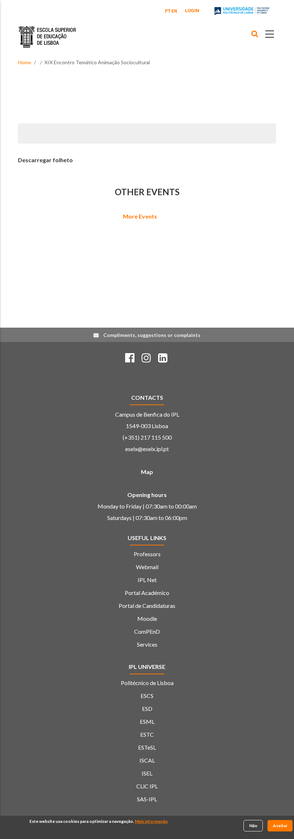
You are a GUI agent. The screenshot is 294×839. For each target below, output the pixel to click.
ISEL (147, 773)
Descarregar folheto (45, 159)
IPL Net (147, 579)
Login (192, 10)
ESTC (147, 734)
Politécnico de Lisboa (147, 682)
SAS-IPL (147, 799)
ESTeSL (147, 747)
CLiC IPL (147, 786)
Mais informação (151, 821)
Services (147, 644)
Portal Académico (147, 592)
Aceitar (280, 825)
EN (174, 11)
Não (253, 825)
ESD (147, 708)
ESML (147, 721)
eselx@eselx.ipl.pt (147, 448)
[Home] (47, 31)
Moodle (147, 618)
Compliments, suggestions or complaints (151, 335)
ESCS (147, 695)
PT (168, 11)
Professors (147, 553)
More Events (140, 216)
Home (24, 62)
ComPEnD (147, 631)
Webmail (147, 566)
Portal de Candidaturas (147, 605)
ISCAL (147, 760)
